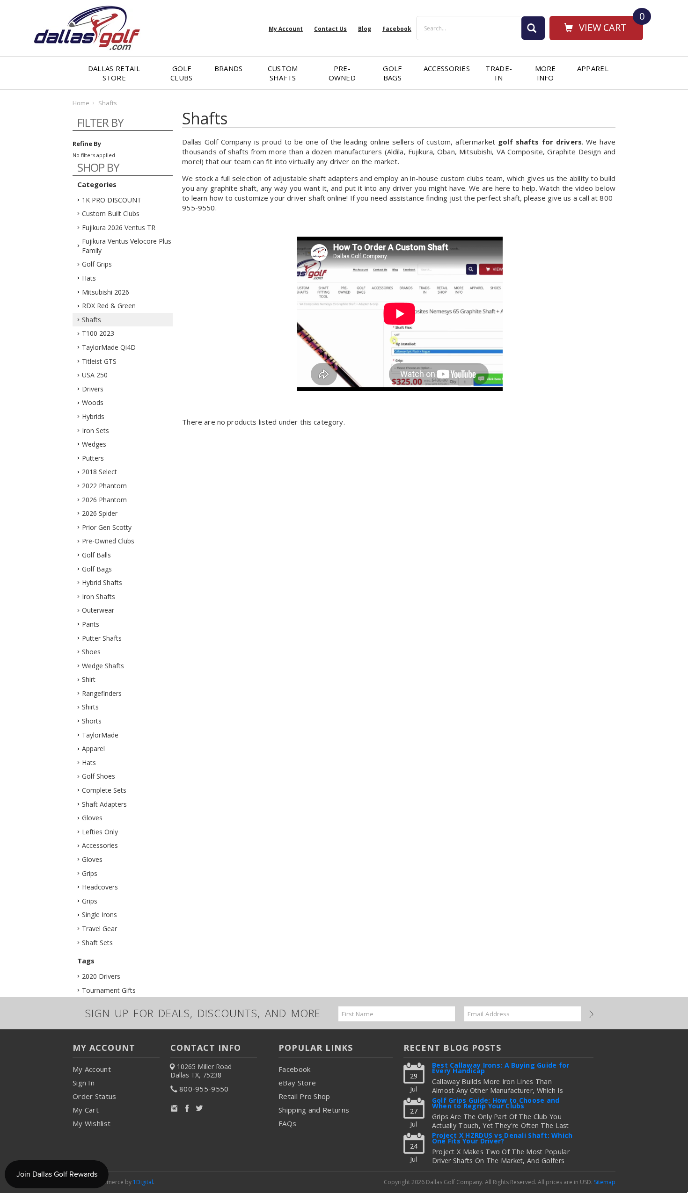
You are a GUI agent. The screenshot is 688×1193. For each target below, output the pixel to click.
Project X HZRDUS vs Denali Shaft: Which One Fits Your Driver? (502, 1139)
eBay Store (297, 1082)
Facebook (294, 1069)
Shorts (92, 720)
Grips (89, 873)
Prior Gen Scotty (107, 527)
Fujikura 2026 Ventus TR (118, 227)
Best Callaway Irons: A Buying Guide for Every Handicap (501, 1069)
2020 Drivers (101, 976)
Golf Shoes (98, 776)
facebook (396, 29)
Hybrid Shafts (102, 582)
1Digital (143, 1182)
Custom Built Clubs (110, 213)
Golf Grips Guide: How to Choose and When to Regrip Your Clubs (496, 1104)
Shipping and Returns (313, 1109)
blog (364, 29)
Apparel (592, 68)
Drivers (92, 388)
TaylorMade (100, 734)
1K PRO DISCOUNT (111, 199)
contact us (330, 29)
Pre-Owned (342, 73)
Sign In (84, 1082)
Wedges (94, 444)
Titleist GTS (99, 361)
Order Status (95, 1096)
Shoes (91, 651)
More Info (545, 73)
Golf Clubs (181, 73)
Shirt (88, 679)
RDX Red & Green (109, 305)
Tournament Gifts (109, 990)
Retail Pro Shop (304, 1096)
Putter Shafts (102, 638)
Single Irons (99, 914)
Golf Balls (96, 554)
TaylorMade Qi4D (109, 347)
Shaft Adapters (104, 804)
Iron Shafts (98, 596)
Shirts (90, 706)
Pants (90, 624)
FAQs (287, 1123)
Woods (92, 402)
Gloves (92, 817)
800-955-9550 (204, 1088)
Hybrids (93, 416)
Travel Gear (99, 928)
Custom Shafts (283, 73)
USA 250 (95, 374)
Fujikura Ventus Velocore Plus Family (126, 246)
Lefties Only (100, 831)
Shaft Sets (97, 942)
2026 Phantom (104, 499)
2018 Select (99, 471)
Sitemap (604, 1182)
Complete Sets (104, 790)
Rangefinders (102, 693)
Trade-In (498, 73)
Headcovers (100, 886)
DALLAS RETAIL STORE (114, 73)
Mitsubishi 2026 (105, 292)
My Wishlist (91, 1123)
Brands (228, 68)
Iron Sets (95, 430)
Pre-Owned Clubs (108, 540)
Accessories (447, 68)
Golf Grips (97, 264)
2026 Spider (99, 513)
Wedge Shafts (103, 665)
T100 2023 (98, 333)
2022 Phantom (104, 485)
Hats (89, 278)
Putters (93, 458)
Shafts (91, 319)
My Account (286, 29)
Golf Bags (392, 73)
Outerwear (98, 610)
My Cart (86, 1109)
